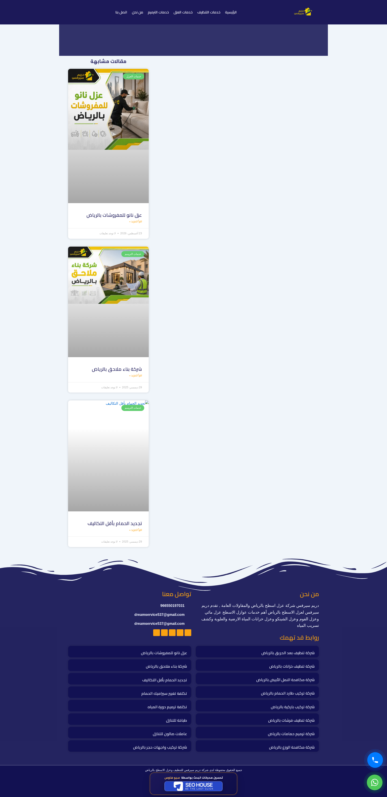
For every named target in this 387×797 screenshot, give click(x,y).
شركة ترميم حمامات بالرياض (291, 733)
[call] (375, 760)
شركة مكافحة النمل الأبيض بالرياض (285, 679)
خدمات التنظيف (208, 12)
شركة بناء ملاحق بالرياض (117, 369)
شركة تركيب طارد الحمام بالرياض (288, 693)
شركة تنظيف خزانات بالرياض (292, 666)
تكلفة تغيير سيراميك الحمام (164, 693)
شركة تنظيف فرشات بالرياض (291, 720)
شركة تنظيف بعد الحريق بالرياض (288, 652)
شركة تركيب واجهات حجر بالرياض (160, 747)
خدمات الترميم (158, 12)
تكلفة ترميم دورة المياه (167, 706)
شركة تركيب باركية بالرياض (293, 706)
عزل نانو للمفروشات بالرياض (114, 215)
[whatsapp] (375, 782)
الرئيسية (231, 12)
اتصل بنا (121, 12)
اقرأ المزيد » (135, 221)
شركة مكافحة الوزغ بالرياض (292, 747)
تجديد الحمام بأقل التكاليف (115, 523)
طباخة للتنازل (176, 720)
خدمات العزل (183, 12)
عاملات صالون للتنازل (170, 733)
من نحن (137, 12)
